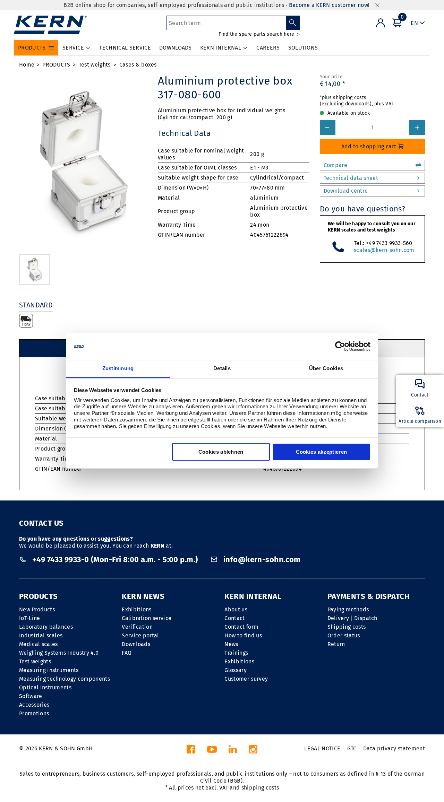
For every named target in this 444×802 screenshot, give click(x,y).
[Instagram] (253, 751)
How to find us (243, 635)
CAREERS (268, 47)
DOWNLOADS (175, 47)
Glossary (235, 670)
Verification (137, 627)
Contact (234, 618)
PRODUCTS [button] (32, 47)
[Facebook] (191, 751)
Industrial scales (40, 635)
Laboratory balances (46, 627)
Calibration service (146, 618)
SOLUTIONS (303, 47)
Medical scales (38, 644)
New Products (37, 609)
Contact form (241, 627)
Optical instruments (45, 687)
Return (336, 644)
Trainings (236, 653)
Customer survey (246, 678)
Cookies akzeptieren (321, 452)
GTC (352, 748)
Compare (335, 165)
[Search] (293, 23)
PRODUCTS (56, 64)
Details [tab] (222, 368)
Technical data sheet (351, 178)
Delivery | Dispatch (352, 618)
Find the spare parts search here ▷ (259, 34)
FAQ (126, 653)
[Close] (377, 5)
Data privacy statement (394, 748)
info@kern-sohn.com (260, 559)
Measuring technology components (64, 678)
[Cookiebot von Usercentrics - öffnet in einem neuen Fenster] (340, 346)
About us (235, 609)
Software (30, 696)
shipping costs (260, 787)
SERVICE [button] (73, 47)
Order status (343, 635)
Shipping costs (346, 627)
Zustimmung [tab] (118, 368)
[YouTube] (212, 751)
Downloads (136, 644)
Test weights (95, 64)
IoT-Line (29, 618)
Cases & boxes (138, 64)
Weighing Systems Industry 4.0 (59, 653)
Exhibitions (137, 609)
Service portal (140, 635)
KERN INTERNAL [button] (220, 47)
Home (26, 64)
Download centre (346, 191)
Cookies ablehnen (221, 452)
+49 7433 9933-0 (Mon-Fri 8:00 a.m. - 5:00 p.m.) (115, 559)
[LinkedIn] (233, 751)
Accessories (34, 704)
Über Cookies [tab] (326, 368)
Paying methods (348, 609)
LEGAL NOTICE (322, 748)
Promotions (34, 713)
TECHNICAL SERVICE (125, 47)
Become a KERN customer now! (329, 5)
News (231, 644)
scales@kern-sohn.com (384, 250)
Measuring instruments (49, 670)
